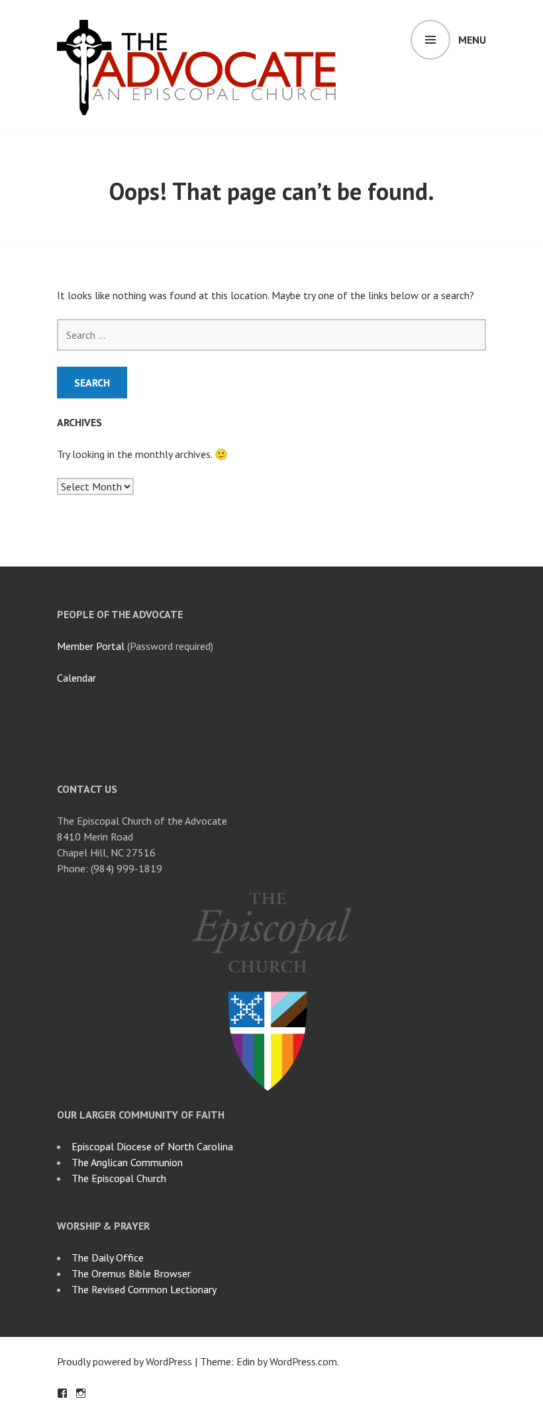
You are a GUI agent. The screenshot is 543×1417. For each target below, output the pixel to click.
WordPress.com (303, 1361)
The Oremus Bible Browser (131, 1273)
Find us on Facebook (62, 1393)
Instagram (80, 1393)
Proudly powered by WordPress (124, 1361)
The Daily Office (108, 1257)
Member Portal (90, 646)
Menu (472, 39)
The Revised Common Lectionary (144, 1289)
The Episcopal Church (119, 1178)
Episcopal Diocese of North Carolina (152, 1146)
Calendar (76, 677)
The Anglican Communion (127, 1162)
